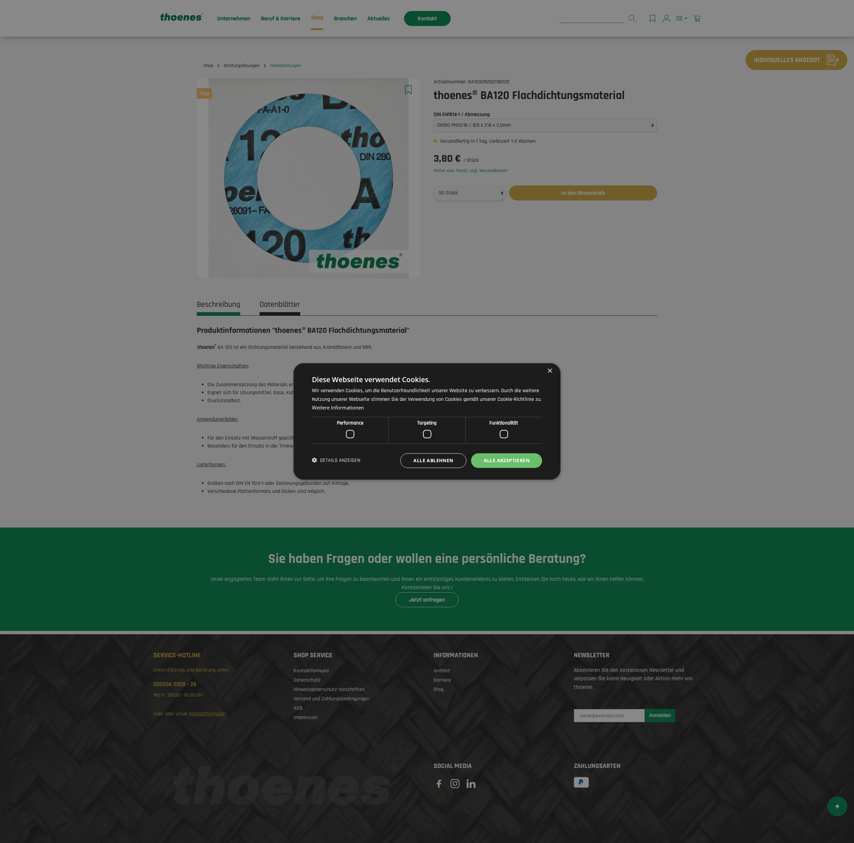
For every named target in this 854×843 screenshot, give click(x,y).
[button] (336, 460)
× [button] (549, 370)
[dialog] (427, 421)
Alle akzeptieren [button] (506, 460)
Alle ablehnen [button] (433, 460)
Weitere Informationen (338, 407)
